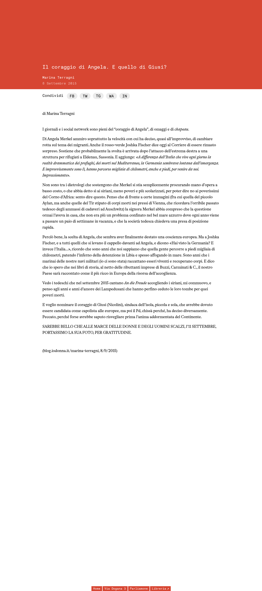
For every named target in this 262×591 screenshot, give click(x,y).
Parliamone (139, 588)
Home (96, 588)
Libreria (159, 588)
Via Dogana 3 (115, 588)
